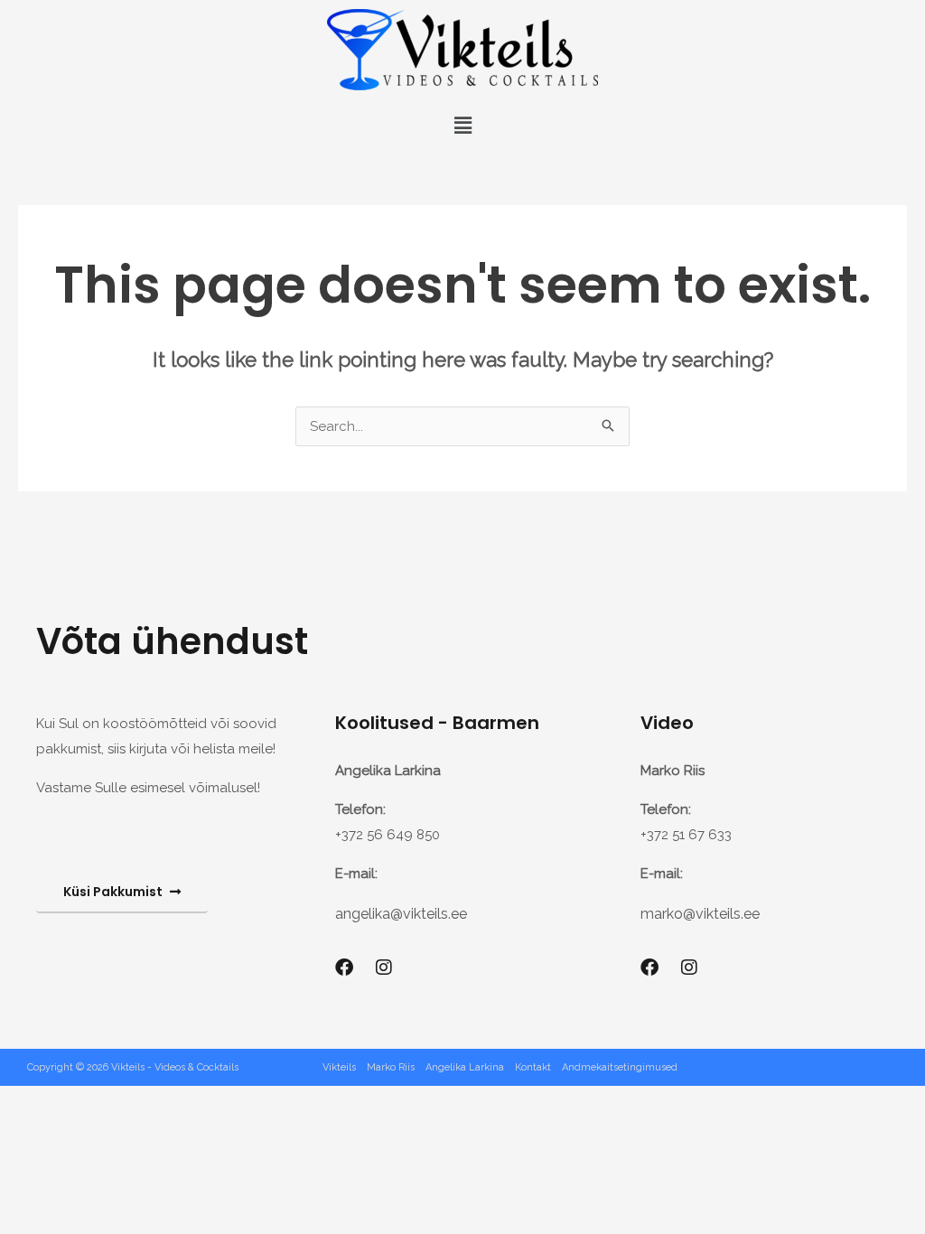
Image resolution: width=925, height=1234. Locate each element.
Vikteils (339, 1067)
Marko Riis (391, 1067)
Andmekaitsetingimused (619, 1067)
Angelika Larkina (464, 1067)
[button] (462, 125)
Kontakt (533, 1067)
